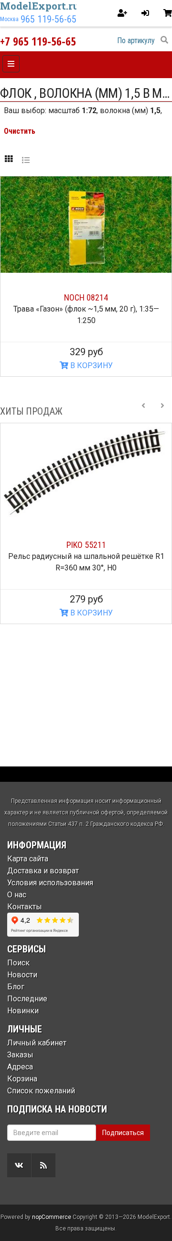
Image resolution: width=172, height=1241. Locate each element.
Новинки (23, 1010)
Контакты (24, 906)
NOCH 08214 (86, 297)
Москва (9, 19)
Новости (22, 974)
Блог (15, 986)
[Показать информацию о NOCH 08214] (86, 224)
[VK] (19, 1165)
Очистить (19, 131)
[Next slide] (162, 411)
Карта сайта (27, 858)
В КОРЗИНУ (90, 365)
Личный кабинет (36, 1042)
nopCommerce (51, 1217)
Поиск (18, 962)
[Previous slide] (143, 411)
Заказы (20, 1054)
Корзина (22, 1078)
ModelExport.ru (39, 6)
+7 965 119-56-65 (38, 41)
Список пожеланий (41, 1090)
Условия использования (50, 882)
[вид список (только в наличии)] (25, 159)
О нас (16, 894)
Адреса (20, 1066)
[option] (86, 523)
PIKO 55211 (86, 545)
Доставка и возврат (43, 870)
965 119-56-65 (48, 19)
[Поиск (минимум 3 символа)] (164, 40)
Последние (27, 998)
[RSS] (43, 1165)
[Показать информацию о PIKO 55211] (86, 471)
